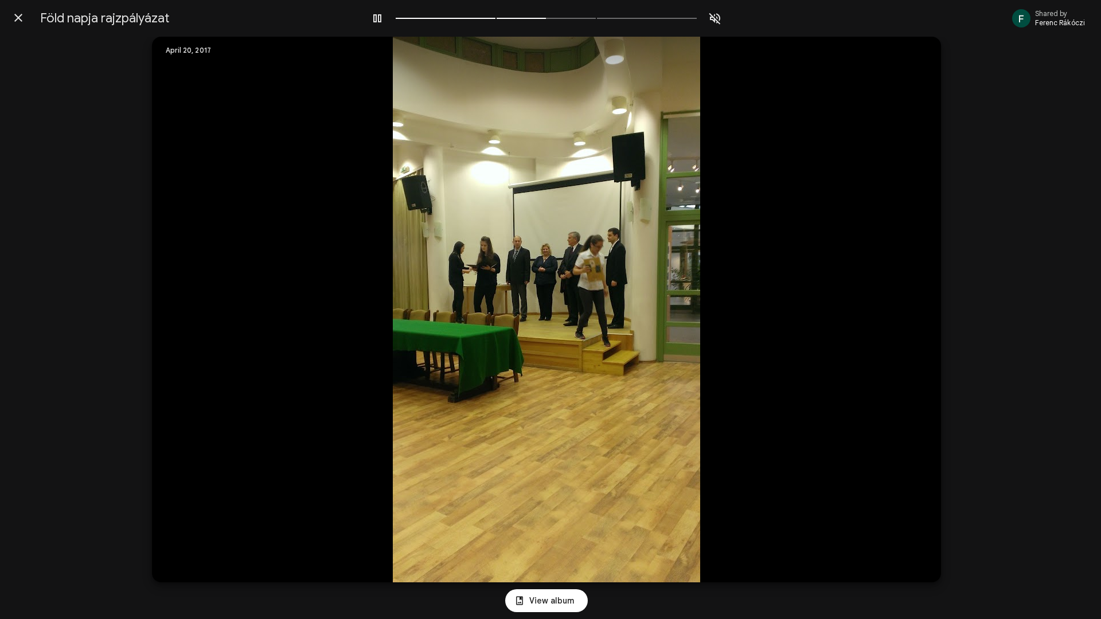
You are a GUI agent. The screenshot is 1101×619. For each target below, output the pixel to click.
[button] (184, 309)
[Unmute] (715, 18)
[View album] (546, 600)
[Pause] (377, 18)
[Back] (18, 18)
